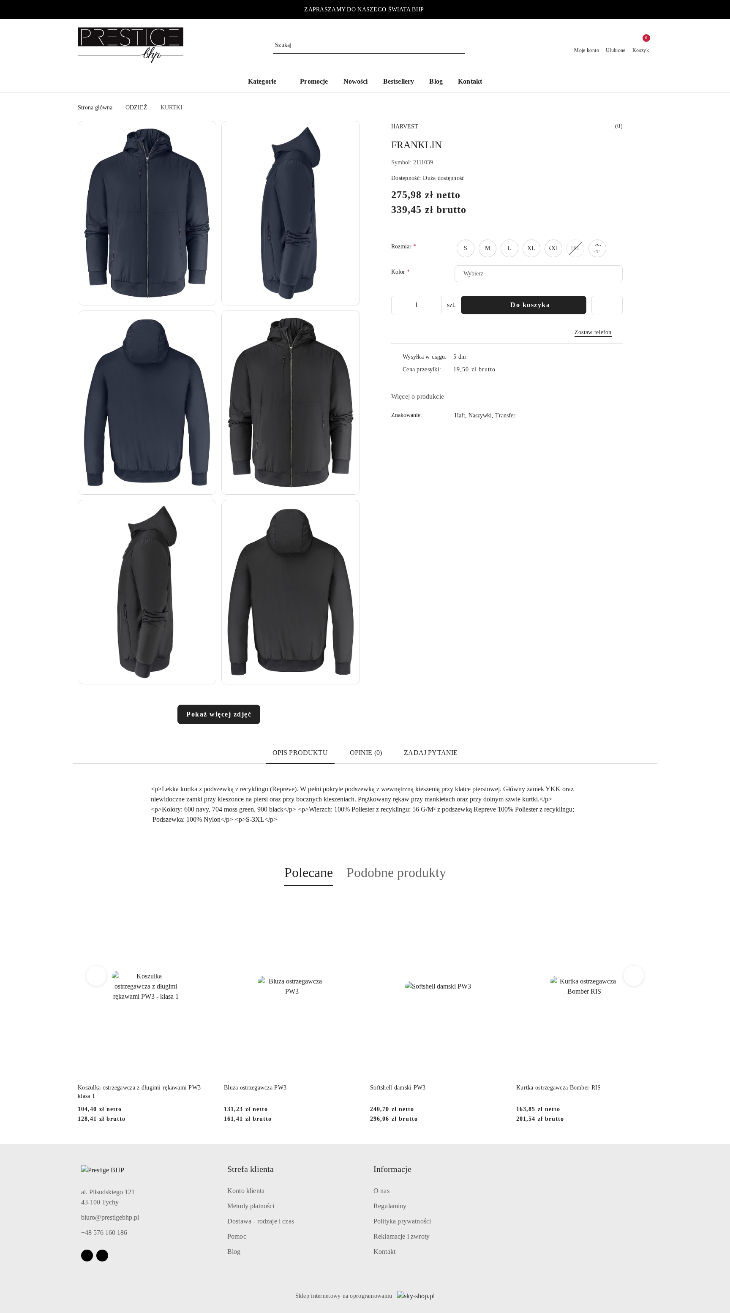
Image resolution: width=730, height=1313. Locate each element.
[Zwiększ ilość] (435, 305)
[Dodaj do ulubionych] (607, 305)
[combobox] (539, 273)
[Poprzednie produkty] (96, 975)
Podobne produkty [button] (396, 872)
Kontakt (384, 1251)
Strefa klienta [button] (250, 1169)
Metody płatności (251, 1205)
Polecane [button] (308, 872)
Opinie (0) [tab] (366, 752)
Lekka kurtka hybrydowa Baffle (556, 1087)
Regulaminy (390, 1205)
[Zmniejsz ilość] (398, 305)
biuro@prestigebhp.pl (110, 1217)
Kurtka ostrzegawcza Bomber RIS (412, 1087)
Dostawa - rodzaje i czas (260, 1221)
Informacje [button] (392, 1169)
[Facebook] (87, 1255)
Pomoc (236, 1236)
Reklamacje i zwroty (401, 1236)
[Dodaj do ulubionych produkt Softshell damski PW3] (350, 905)
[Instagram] (102, 1255)
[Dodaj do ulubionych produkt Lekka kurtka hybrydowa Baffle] (642, 905)
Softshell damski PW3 (252, 1087)
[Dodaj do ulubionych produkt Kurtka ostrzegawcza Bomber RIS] (496, 905)
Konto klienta (245, 1190)
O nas (381, 1190)
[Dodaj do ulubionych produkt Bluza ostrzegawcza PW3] (204, 905)
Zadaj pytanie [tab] (431, 752)
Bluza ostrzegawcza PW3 (109, 1087)
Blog (234, 1251)
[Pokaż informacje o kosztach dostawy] (501, 369)
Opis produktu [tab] (300, 752)
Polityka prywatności (402, 1221)
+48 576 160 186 (104, 1232)
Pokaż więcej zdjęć (218, 714)
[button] (266, 82)
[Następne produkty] (633, 975)
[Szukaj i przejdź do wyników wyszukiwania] (460, 45)
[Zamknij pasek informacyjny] (648, 10)
